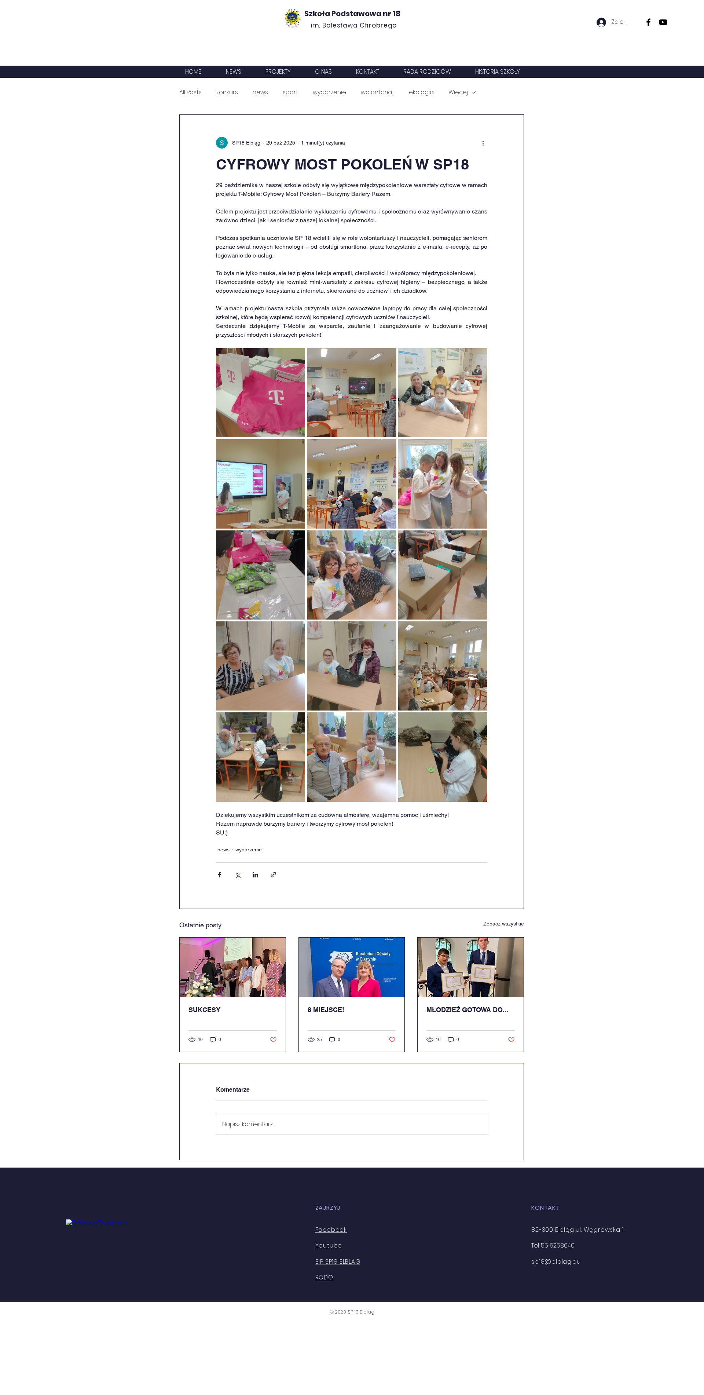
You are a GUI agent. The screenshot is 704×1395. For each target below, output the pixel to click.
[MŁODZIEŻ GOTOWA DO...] (471, 967)
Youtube (328, 1245)
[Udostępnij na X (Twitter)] (237, 874)
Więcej (458, 92)
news (260, 92)
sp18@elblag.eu (555, 1261)
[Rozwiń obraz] (260, 392)
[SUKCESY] (233, 967)
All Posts (190, 92)
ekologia (421, 92)
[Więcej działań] (482, 142)
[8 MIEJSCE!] (352, 967)
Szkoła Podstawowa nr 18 (352, 13)
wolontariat (377, 92)
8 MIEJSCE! (326, 1010)
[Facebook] (648, 22)
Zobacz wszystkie (503, 924)
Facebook (331, 1230)
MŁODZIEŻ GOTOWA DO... (467, 1010)
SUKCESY (204, 1010)
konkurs (227, 92)
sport (290, 92)
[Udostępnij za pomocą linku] (273, 874)
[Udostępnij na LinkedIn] (255, 874)
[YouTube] (663, 22)
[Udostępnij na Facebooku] (219, 874)
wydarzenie (329, 92)
